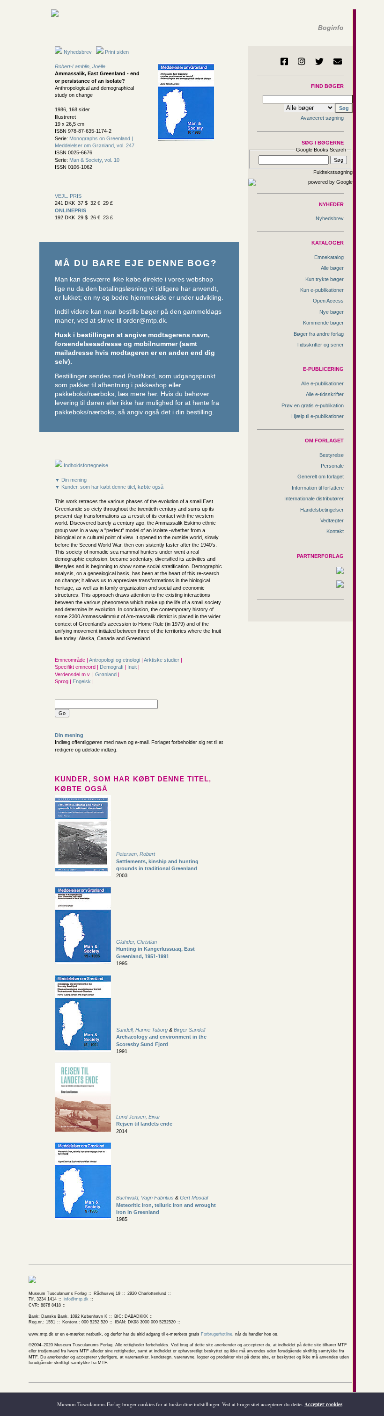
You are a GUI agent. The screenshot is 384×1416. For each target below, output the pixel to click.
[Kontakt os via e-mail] (338, 61)
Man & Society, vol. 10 (94, 160)
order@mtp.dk (144, 320)
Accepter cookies (323, 1404)
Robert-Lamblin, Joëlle (80, 66)
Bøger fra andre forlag (319, 334)
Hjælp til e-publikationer (317, 416)
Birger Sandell (189, 1030)
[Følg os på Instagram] (301, 61)
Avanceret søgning (322, 118)
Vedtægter (332, 520)
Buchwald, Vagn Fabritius (145, 1197)
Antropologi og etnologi (115, 660)
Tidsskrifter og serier (320, 344)
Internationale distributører (314, 498)
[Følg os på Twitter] (319, 61)
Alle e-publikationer (322, 383)
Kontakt (335, 531)
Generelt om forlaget (320, 476)
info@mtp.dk (76, 1299)
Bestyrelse (331, 455)
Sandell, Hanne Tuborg (142, 1030)
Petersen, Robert (135, 854)
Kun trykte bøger (324, 279)
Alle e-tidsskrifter (325, 394)
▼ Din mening (71, 480)
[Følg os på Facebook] (284, 61)
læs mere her (137, 393)
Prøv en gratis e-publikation (312, 405)
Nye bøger (331, 312)
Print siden (116, 52)
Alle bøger (332, 268)
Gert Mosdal (194, 1197)
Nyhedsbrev (77, 52)
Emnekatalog (329, 257)
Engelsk (82, 681)
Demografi (112, 667)
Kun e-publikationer (322, 290)
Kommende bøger (323, 322)
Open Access (328, 300)
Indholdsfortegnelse (85, 465)
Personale (332, 466)
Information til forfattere (318, 488)
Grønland (106, 674)
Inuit (132, 667)
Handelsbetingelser (322, 510)
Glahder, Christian (136, 942)
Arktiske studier (162, 660)
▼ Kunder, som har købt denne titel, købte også (109, 487)
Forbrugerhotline (216, 1334)
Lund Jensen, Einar (138, 1117)
